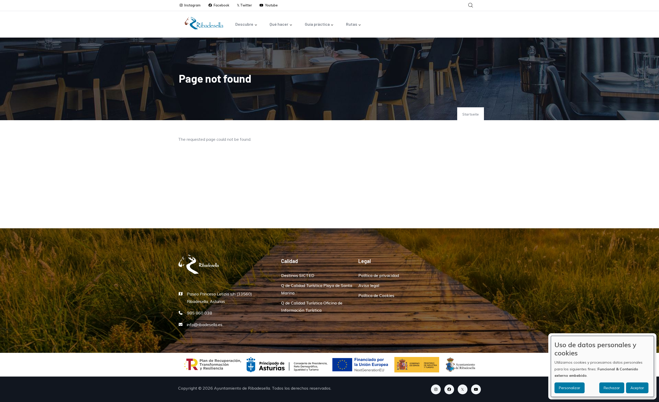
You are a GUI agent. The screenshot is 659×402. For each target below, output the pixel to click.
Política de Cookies (376, 295)
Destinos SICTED (297, 275)
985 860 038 (199, 313)
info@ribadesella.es (204, 324)
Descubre (244, 24)
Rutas (351, 24)
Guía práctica (317, 24)
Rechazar (612, 388)
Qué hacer (279, 24)
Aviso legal (368, 285)
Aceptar (637, 388)
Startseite (470, 114)
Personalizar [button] (569, 388)
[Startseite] (204, 23)
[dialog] (602, 366)
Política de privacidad (378, 275)
